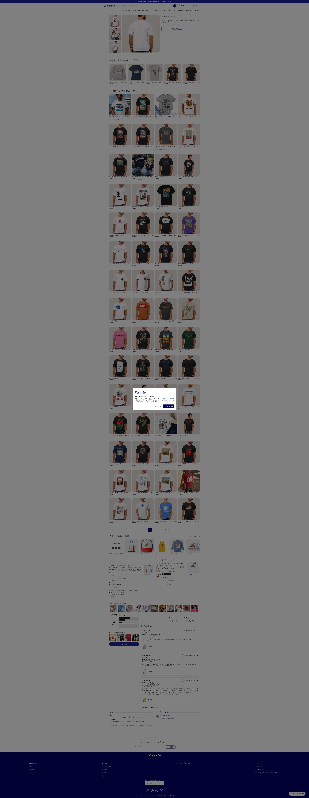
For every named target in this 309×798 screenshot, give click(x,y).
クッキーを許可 (168, 406)
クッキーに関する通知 (167, 398)
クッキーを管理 (156, 406)
